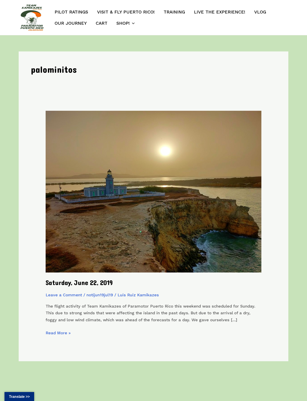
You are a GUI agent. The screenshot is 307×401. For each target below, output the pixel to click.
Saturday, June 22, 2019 (79, 283)
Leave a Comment (64, 294)
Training (174, 12)
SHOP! (123, 23)
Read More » (58, 333)
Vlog (260, 12)
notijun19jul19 (100, 294)
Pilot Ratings (71, 12)
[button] (132, 23)
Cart (101, 23)
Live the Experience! (219, 12)
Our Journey (71, 23)
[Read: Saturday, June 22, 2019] (153, 191)
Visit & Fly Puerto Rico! (126, 12)
